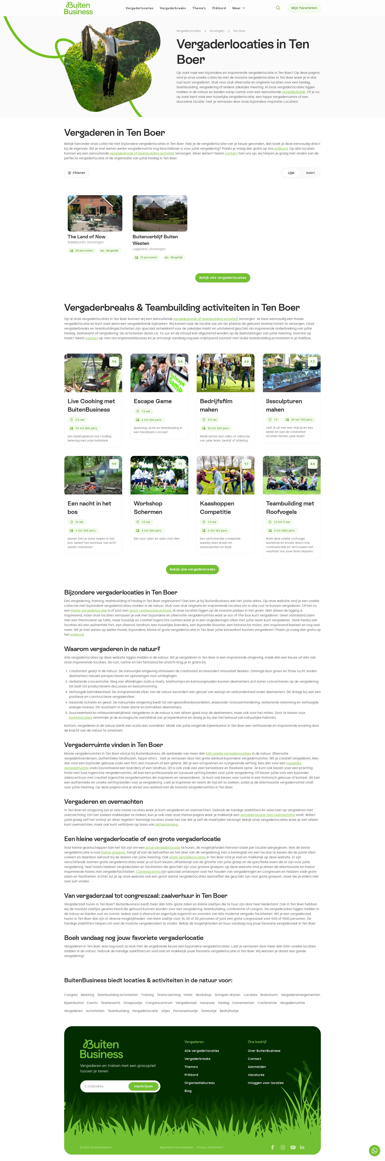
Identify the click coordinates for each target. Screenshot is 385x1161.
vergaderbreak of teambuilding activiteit (142, 153)
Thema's (199, 8)
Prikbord (219, 8)
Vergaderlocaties (139, 8)
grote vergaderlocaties (187, 857)
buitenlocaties (80, 718)
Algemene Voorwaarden (177, 1147)
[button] (239, 8)
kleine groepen (113, 852)
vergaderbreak (293, 92)
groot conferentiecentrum (150, 610)
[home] (78, 8)
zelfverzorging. (166, 824)
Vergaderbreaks (173, 8)
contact (231, 153)
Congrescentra (148, 872)
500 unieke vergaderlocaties (228, 753)
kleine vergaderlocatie (89, 610)
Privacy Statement (210, 1147)
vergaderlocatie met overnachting (267, 815)
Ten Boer (239, 31)
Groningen (217, 31)
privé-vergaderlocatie (163, 847)
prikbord (281, 148)
